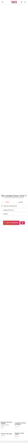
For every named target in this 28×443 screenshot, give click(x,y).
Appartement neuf (9, 210)
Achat (7, 202)
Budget (6, 214)
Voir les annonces (11, 222)
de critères (14, 225)
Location (20, 202)
